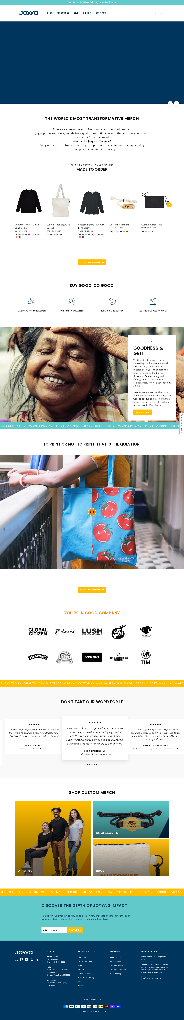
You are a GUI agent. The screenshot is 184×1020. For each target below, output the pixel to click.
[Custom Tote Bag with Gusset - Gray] (54, 234)
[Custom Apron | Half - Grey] (146, 231)
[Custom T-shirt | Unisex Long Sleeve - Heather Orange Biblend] (16, 237)
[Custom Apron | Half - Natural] (149, 231)
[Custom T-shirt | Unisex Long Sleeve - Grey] (23, 234)
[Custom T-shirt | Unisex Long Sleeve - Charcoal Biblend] (35, 234)
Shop (50, 12)
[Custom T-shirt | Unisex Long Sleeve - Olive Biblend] (39, 234)
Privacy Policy (115, 973)
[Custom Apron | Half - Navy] (152, 231)
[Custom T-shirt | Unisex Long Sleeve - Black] (16, 234)
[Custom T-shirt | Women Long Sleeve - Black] (80, 234)
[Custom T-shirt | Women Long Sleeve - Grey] (86, 234)
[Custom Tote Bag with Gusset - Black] (51, 234)
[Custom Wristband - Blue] (121, 231)
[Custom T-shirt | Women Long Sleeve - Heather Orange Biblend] (80, 237)
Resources (63, 12)
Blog (80, 965)
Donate (81, 969)
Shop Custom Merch (92, 262)
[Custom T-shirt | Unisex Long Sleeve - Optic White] (32, 234)
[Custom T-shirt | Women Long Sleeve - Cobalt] (83, 234)
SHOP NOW (92, 75)
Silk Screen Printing (86, 977)
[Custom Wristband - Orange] (124, 231)
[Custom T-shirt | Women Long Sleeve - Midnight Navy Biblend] (83, 237)
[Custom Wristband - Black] (111, 231)
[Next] (176, 103)
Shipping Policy (116, 957)
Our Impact (142, 412)
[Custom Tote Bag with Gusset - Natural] (48, 234)
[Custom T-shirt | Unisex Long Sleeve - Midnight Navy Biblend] (20, 237)
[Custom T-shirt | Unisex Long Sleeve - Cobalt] (20, 234)
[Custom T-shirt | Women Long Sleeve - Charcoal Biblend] (99, 234)
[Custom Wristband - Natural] (114, 231)
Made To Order (92, 169)
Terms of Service (116, 965)
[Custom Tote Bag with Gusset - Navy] (58, 234)
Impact (87, 12)
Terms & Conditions (118, 969)
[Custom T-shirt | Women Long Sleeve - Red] (92, 234)
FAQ (80, 981)
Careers (81, 986)
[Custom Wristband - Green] (127, 231)
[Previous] (170, 103)
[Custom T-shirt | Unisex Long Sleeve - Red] (29, 234)
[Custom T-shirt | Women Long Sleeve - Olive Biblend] (102, 234)
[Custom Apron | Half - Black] (143, 231)
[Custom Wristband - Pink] (118, 231)
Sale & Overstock (85, 961)
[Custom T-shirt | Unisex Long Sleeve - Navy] (26, 234)
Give (76, 12)
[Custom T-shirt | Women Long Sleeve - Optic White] (95, 234)
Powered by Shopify (98, 1011)
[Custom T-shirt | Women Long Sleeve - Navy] (89, 234)
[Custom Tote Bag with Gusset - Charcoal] (61, 234)
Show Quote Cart (181, 423)
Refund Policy (115, 961)
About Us (82, 957)
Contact (100, 12)
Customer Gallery (85, 973)
